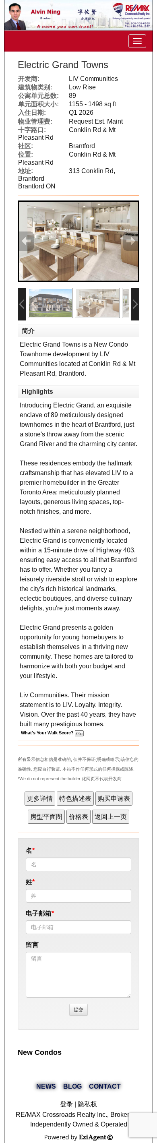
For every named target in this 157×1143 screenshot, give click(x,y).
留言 (32, 944)
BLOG (72, 1086)
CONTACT (105, 1086)
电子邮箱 (39, 913)
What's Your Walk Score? (48, 732)
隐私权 (87, 1104)
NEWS (46, 1086)
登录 (66, 1104)
